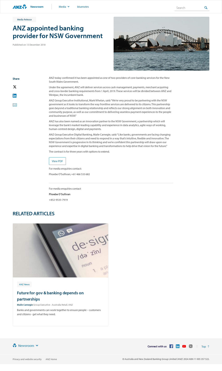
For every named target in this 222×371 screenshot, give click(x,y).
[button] (20, 87)
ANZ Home (51, 359)
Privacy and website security (27, 359)
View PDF (57, 161)
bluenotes (83, 6)
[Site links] (37, 346)
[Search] (205, 7)
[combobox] (192, 7)
